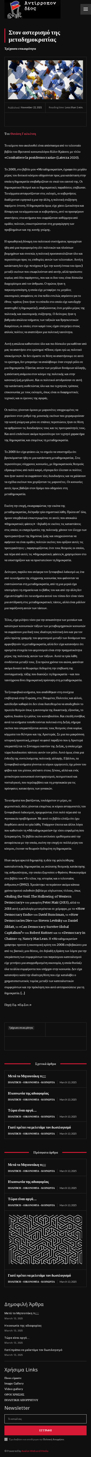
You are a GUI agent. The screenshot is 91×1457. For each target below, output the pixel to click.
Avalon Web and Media (34, 1451)
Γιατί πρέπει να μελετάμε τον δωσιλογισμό (39, 1127)
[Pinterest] (32, 119)
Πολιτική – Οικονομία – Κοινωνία (31, 1082)
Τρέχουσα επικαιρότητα (20, 48)
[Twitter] (22, 119)
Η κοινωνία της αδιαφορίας (28, 1093)
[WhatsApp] (42, 119)
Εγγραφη (45, 1430)
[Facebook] (12, 119)
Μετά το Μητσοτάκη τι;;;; (27, 1076)
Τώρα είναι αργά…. (22, 1110)
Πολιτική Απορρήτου (53, 1439)
